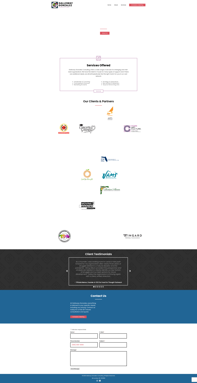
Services (123, 5)
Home (109, 5)
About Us (105, 33)
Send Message (75, 368)
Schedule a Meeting (137, 5)
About (116, 5)
